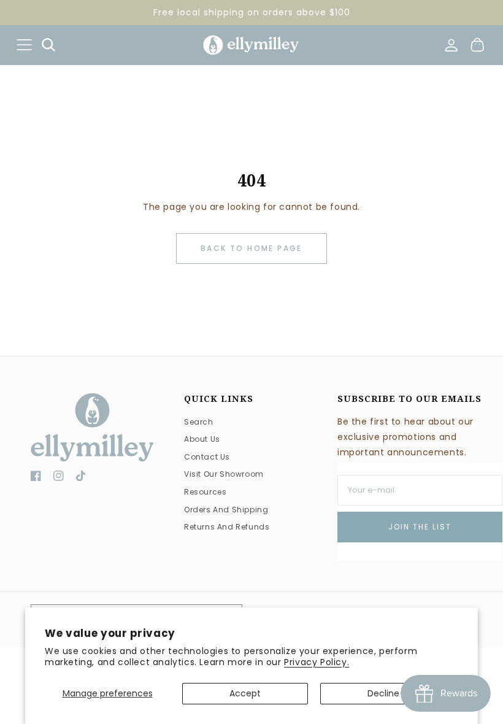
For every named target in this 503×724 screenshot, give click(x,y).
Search (198, 422)
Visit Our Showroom (224, 474)
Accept (245, 693)
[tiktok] (81, 478)
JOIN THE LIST (419, 527)
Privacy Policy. (316, 662)
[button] (24, 44)
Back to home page (251, 248)
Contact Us (207, 457)
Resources (205, 492)
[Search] (48, 45)
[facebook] (36, 478)
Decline (383, 693)
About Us (202, 439)
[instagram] (58, 478)
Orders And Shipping (226, 509)
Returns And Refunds (226, 527)
